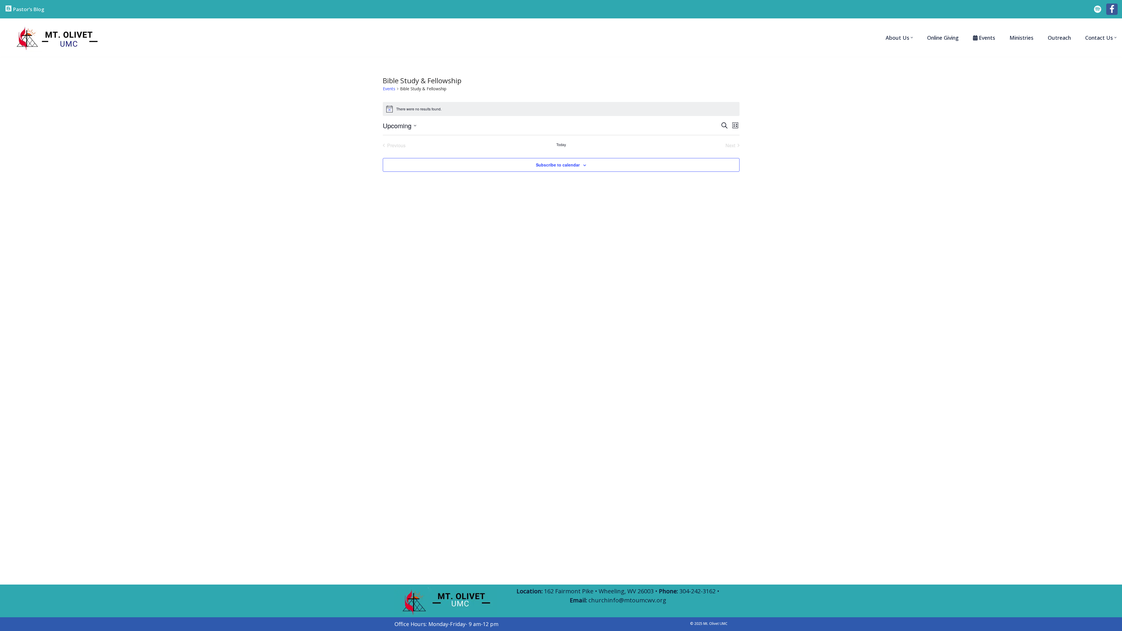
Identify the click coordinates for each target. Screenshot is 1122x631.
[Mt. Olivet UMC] (55, 38)
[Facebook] (1112, 9)
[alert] (561, 109)
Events (389, 88)
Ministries (1021, 37)
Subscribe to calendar (558, 165)
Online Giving (943, 37)
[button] (912, 38)
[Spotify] (1097, 9)
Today (561, 144)
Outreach (1059, 37)
